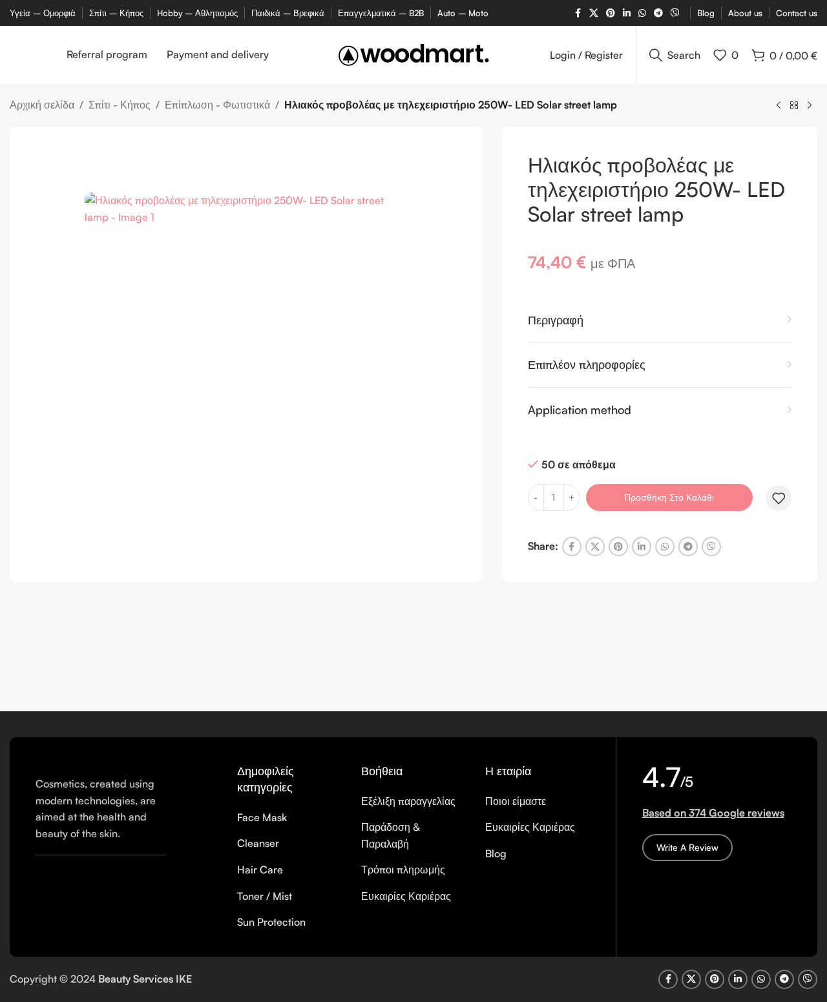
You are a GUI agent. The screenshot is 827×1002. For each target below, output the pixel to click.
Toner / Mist (264, 896)
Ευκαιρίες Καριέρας (406, 896)
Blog (496, 853)
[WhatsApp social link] (642, 13)
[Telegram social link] (658, 13)
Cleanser (258, 843)
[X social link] (593, 13)
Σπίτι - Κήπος (120, 104)
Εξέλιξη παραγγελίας (408, 801)
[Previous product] (778, 106)
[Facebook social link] (577, 13)
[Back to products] (794, 106)
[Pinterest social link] (610, 13)
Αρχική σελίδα (42, 104)
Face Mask (262, 817)
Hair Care (260, 869)
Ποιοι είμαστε (515, 801)
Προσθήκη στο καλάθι (669, 497)
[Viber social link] (675, 13)
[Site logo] (414, 53)
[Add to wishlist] (778, 498)
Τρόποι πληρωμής (403, 869)
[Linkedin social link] (626, 13)
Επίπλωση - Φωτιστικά (217, 104)
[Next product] (809, 106)
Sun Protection (271, 921)
